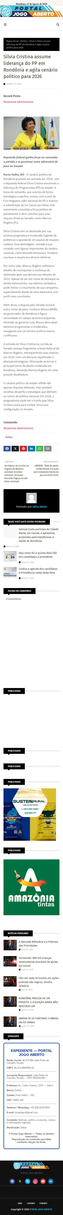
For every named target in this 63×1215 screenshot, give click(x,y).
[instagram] (35, 1181)
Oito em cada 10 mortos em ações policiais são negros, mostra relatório (39, 981)
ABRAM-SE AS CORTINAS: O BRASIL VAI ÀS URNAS (39, 1020)
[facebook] (12, 1181)
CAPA (20, 1203)
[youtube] (43, 1181)
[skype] (27, 1181)
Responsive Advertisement (18, 102)
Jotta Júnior (39, 506)
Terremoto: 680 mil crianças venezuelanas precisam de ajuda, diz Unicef (38, 961)
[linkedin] (50, 1181)
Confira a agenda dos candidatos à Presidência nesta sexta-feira (38, 570)
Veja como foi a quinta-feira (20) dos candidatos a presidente (38, 555)
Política (24, 41)
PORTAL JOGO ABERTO (41, 1209)
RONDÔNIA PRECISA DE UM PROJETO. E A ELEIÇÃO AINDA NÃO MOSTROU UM (38, 1002)
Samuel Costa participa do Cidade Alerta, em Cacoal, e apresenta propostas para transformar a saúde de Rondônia (38, 535)
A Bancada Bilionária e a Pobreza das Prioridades (38, 943)
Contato (31, 1203)
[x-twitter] (20, 1181)
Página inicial (12, 41)
